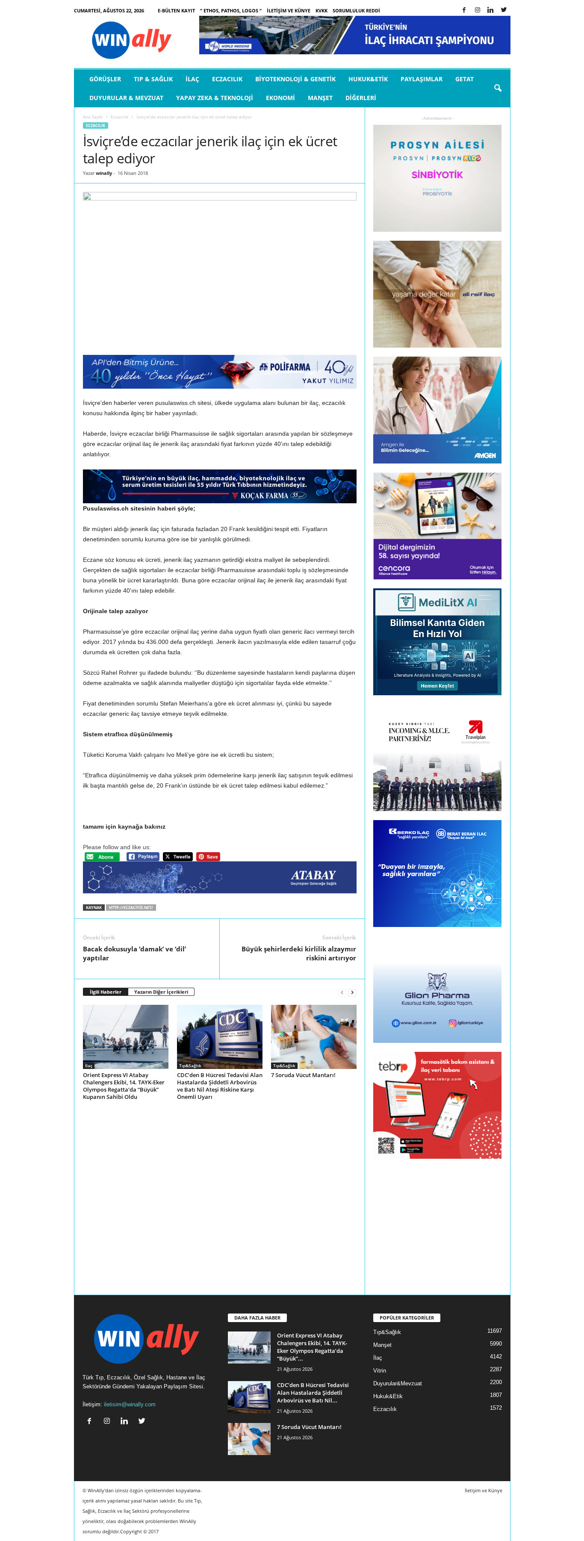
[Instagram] (477, 10)
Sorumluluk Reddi (356, 10)
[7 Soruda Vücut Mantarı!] (314, 1037)
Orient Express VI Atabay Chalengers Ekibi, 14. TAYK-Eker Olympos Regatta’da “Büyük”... (312, 1346)
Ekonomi (280, 98)
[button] (497, 88)
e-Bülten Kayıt (176, 10)
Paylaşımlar (421, 79)
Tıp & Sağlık (153, 79)
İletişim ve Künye (288, 10)
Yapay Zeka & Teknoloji (214, 98)
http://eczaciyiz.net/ (131, 907)
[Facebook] (464, 10)
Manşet (320, 98)
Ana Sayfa (93, 117)
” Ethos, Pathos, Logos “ (231, 10)
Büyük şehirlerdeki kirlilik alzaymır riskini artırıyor (299, 953)
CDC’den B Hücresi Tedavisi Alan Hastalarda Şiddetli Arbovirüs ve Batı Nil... (313, 1392)
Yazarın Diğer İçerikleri (161, 992)
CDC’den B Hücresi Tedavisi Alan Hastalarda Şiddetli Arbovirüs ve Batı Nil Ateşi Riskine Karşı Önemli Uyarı (220, 1086)
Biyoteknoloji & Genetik (295, 79)
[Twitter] (504, 10)
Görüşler (105, 79)
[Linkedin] (491, 10)
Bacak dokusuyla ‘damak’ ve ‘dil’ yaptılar (134, 953)
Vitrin (379, 1370)
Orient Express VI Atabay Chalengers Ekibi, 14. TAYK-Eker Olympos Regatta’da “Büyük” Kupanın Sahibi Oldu (124, 1086)
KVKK (321, 10)
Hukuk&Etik (368, 79)
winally (104, 173)
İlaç (192, 79)
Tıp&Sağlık (190, 1066)
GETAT (464, 79)
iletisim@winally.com (130, 1404)
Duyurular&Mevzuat (397, 1383)
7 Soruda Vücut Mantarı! (303, 1075)
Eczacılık (227, 79)
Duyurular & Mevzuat (126, 98)
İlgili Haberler (105, 992)
